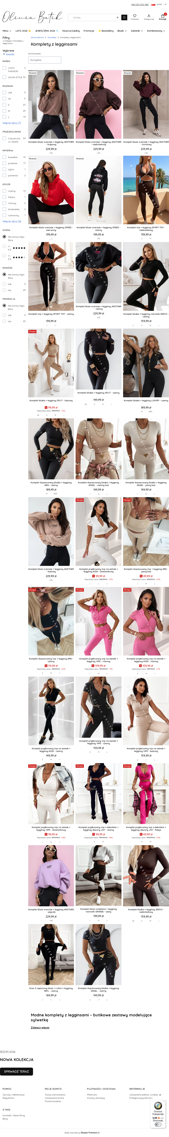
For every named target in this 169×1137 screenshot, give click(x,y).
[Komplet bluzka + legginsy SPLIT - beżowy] (51, 363)
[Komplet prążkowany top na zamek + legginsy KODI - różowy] (146, 621)
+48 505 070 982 (140, 4)
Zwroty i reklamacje (13, 1094)
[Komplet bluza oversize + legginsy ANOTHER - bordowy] (146, 104)
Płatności (92, 1094)
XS (9, 98)
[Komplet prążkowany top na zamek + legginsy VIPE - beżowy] (146, 711)
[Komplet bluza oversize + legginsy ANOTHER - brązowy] (51, 104)
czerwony (13, 215)
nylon (11, 169)
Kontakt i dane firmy (14, 1115)
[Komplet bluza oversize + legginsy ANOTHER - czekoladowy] (98, 104)
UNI (10, 92)
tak (9, 284)
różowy (12, 203)
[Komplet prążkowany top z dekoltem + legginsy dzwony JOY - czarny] (98, 794)
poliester (12, 163)
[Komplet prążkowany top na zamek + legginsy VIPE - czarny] (98, 707)
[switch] (158, 1124)
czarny (12, 191)
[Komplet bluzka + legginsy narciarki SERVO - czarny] (146, 276)
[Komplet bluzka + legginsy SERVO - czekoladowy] (146, 876)
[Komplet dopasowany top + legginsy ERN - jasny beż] (146, 532)
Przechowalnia (53, 1101)
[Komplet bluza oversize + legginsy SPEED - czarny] (98, 190)
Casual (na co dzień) (14, 140)
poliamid (13, 175)
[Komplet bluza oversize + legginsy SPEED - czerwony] (51, 190)
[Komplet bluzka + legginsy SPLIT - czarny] (98, 359)
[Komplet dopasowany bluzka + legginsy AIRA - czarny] (51, 449)
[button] (124, 17)
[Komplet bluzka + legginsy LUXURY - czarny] (146, 363)
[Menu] (164, 1102)
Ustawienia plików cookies (144, 1094)
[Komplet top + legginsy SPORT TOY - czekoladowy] (146, 190)
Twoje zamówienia (55, 1094)
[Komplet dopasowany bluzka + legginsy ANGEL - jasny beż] (146, 449)
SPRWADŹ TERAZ (16, 1071)
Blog (5, 1118)
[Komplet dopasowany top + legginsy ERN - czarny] (51, 621)
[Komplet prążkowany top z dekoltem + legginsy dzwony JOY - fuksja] (146, 794)
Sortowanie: (34, 53)
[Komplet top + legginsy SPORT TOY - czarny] (51, 276)
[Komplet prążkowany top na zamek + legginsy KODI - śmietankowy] (98, 532)
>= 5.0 (9, 248)
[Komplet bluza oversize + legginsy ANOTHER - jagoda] (51, 876)
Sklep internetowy (80, 1132)
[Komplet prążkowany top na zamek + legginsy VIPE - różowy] (98, 621)
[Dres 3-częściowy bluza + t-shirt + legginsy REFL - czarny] (51, 955)
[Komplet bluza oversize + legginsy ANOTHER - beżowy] (51, 532)
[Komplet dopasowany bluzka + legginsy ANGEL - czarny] (98, 955)
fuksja (11, 197)
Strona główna (37, 37)
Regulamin (8, 1097)
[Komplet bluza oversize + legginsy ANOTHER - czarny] (98, 273)
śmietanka (13, 209)
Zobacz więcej (40, 1027)
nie (9, 290)
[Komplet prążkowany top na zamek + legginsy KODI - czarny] (51, 711)
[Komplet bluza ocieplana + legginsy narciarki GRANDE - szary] (98, 875)
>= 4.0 (9, 257)
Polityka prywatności (140, 1097)
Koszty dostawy (96, 1097)
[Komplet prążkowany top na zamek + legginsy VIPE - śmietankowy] (51, 794)
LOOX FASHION (13, 69)
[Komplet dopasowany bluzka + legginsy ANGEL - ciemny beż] (98, 449)
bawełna (12, 157)
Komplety (52, 37)
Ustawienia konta (54, 1097)
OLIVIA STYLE (15, 77)
